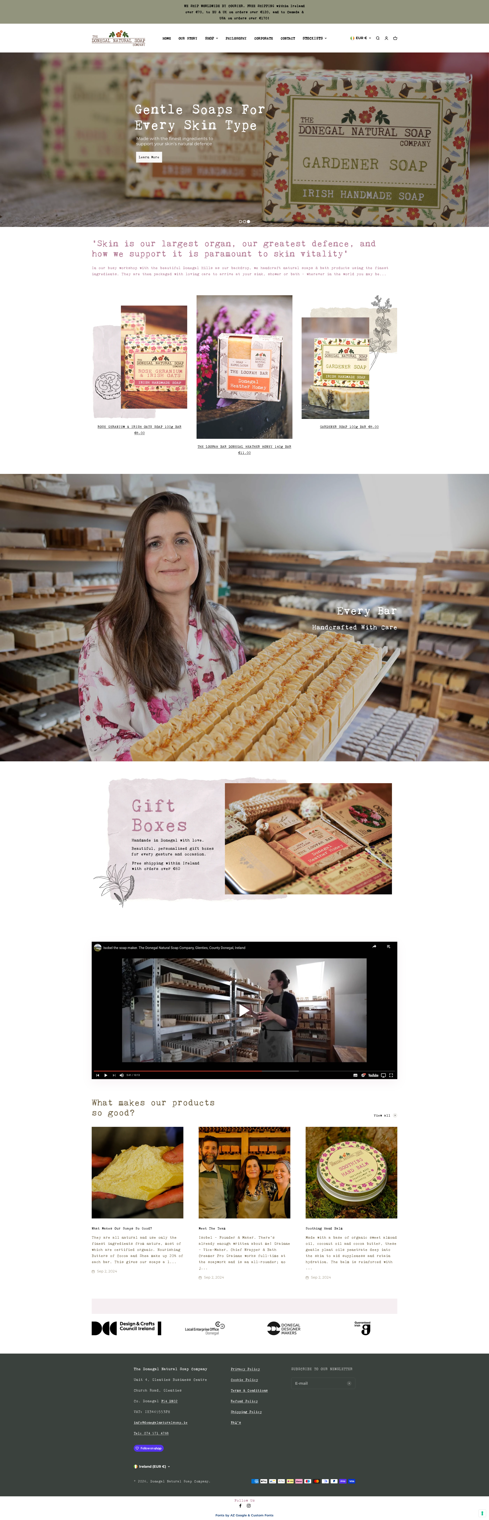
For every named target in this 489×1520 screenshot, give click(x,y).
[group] (244, 842)
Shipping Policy (246, 1412)
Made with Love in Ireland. (375, 133)
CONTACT (288, 38)
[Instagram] (248, 1507)
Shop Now (393, 154)
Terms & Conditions (249, 1390)
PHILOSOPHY (236, 38)
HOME (167, 38)
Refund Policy (244, 1401)
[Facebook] (240, 1507)
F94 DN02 (169, 1401)
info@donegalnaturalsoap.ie (161, 1422)
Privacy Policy (245, 1369)
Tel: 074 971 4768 (151, 1433)
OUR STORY (188, 38)
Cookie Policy (244, 1380)
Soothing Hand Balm (324, 1228)
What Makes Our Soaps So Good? (122, 1228)
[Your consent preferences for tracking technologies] (482, 1513)
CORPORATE (263, 38)
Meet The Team (212, 1228)
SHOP (209, 38)
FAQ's (236, 1422)
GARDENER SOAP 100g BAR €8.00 (349, 427)
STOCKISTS (313, 38)
